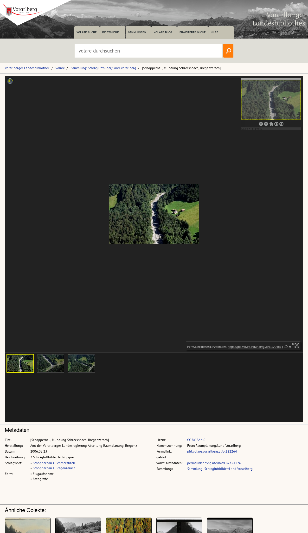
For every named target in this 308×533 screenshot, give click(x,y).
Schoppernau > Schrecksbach (54, 463)
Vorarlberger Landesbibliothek (27, 68)
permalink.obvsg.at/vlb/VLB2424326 (214, 463)
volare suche (87, 32)
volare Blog (163, 32)
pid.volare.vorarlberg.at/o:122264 (212, 451)
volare (60, 68)
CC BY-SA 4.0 (196, 440)
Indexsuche (110, 32)
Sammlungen (137, 32)
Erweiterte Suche (193, 32)
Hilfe (214, 32)
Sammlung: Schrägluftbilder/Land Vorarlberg (103, 68)
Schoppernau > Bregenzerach (54, 468)
